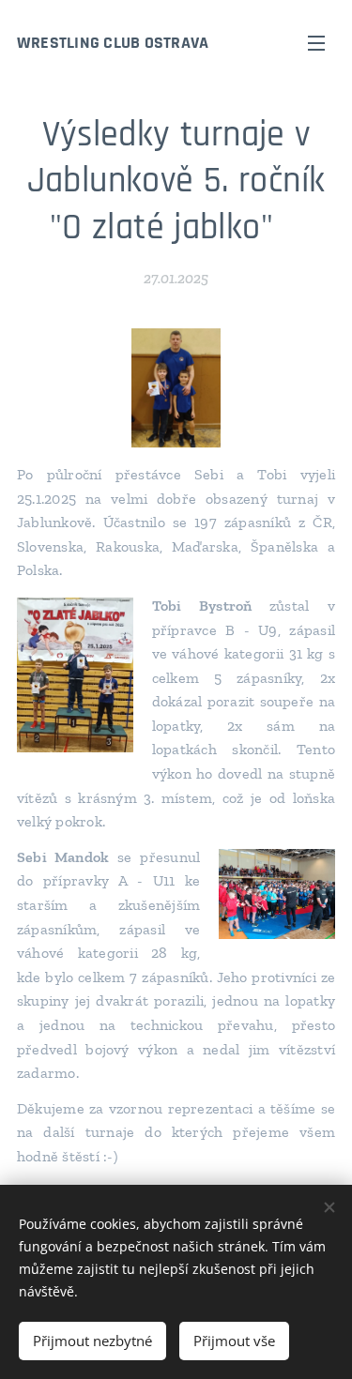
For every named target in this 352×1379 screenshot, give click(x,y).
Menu (316, 42)
